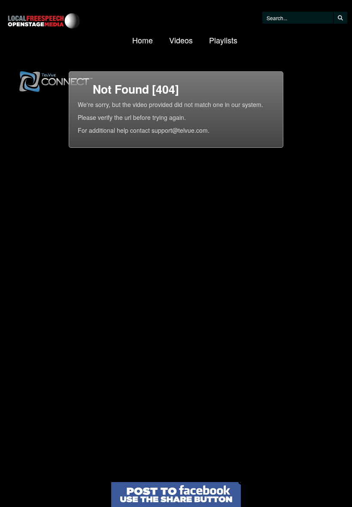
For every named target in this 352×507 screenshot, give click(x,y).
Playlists (223, 40)
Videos (181, 40)
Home (142, 40)
